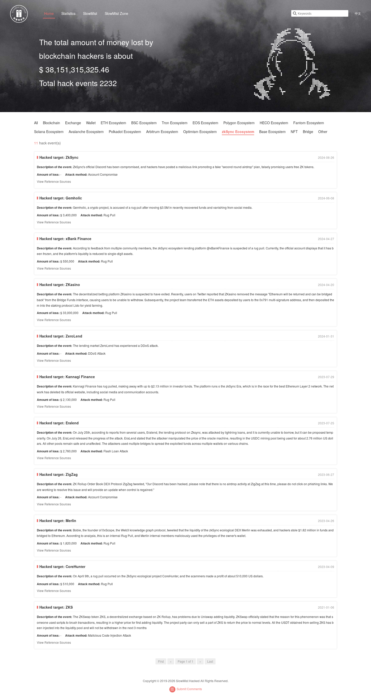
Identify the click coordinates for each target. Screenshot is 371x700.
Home (49, 13)
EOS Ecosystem (205, 122)
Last (210, 661)
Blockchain (51, 122)
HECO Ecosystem (274, 122)
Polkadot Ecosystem (125, 131)
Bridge (308, 131)
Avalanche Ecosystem (86, 131)
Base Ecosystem (272, 131)
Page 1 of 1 (185, 661)
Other (322, 131)
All (36, 122)
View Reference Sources (54, 181)
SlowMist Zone (116, 13)
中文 (358, 13)
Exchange (73, 122)
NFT (294, 131)
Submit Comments (189, 689)
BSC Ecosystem (144, 122)
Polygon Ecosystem (239, 122)
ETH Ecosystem (113, 122)
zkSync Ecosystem (238, 131)
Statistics (68, 13)
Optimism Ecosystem (200, 131)
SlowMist (90, 13)
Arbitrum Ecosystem (162, 131)
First (161, 661)
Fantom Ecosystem (308, 122)
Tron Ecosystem (175, 122)
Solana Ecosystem (49, 131)
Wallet (91, 122)
